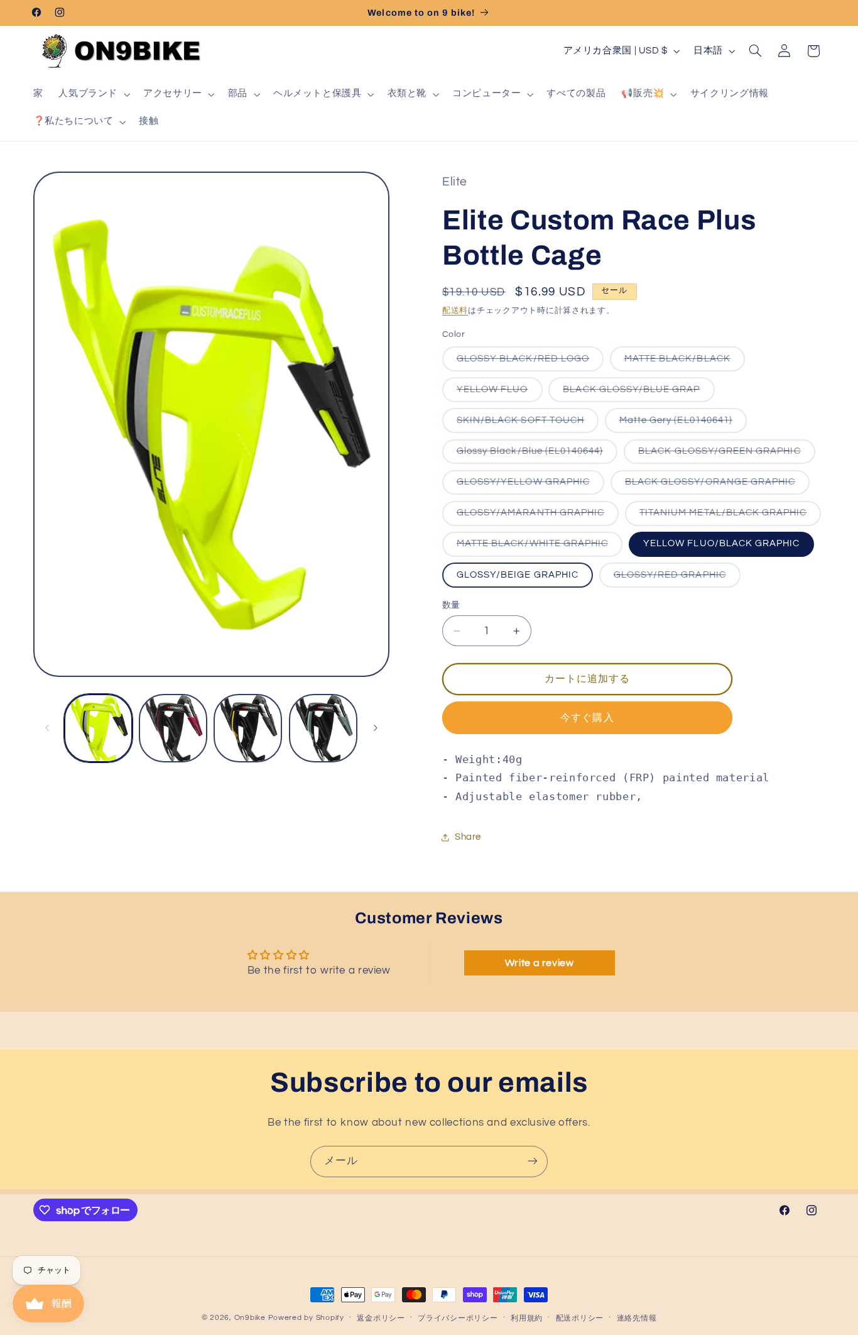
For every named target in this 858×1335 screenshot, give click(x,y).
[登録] (532, 1161)
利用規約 (527, 1318)
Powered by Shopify (306, 1317)
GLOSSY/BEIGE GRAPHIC (517, 575)
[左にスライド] (47, 728)
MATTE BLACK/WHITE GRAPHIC (537, 548)
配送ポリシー (580, 1318)
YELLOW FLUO (497, 393)
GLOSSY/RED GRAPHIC (675, 578)
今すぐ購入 (587, 718)
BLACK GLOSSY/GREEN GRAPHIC (724, 455)
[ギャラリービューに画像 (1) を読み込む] (98, 728)
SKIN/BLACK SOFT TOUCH (525, 424)
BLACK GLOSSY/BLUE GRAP (636, 393)
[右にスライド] (375, 728)
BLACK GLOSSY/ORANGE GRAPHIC (715, 485)
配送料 (455, 311)
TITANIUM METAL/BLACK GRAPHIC (727, 517)
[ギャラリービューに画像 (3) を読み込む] (248, 728)
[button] (93, 94)
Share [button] (468, 837)
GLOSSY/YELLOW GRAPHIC (528, 485)
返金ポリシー (381, 1318)
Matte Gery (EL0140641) (680, 424)
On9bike (250, 1317)
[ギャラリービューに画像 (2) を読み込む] (173, 728)
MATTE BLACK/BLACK (682, 362)
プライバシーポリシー (457, 1318)
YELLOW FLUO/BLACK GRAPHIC (721, 544)
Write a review (539, 963)
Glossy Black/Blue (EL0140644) (535, 455)
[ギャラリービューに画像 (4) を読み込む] (323, 728)
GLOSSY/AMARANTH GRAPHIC (535, 517)
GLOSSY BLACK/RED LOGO (528, 362)
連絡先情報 (637, 1318)
